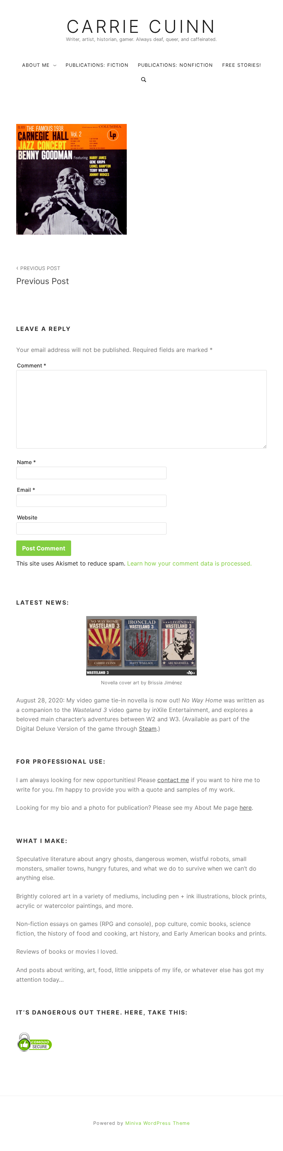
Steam (148, 728)
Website (27, 517)
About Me (36, 65)
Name (26, 462)
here (246, 807)
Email (26, 490)
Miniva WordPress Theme (157, 1123)
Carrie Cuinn (141, 26)
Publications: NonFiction (175, 65)
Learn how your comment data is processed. (189, 563)
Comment (31, 365)
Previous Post (42, 275)
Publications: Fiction (97, 65)
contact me (173, 780)
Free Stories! (241, 65)
